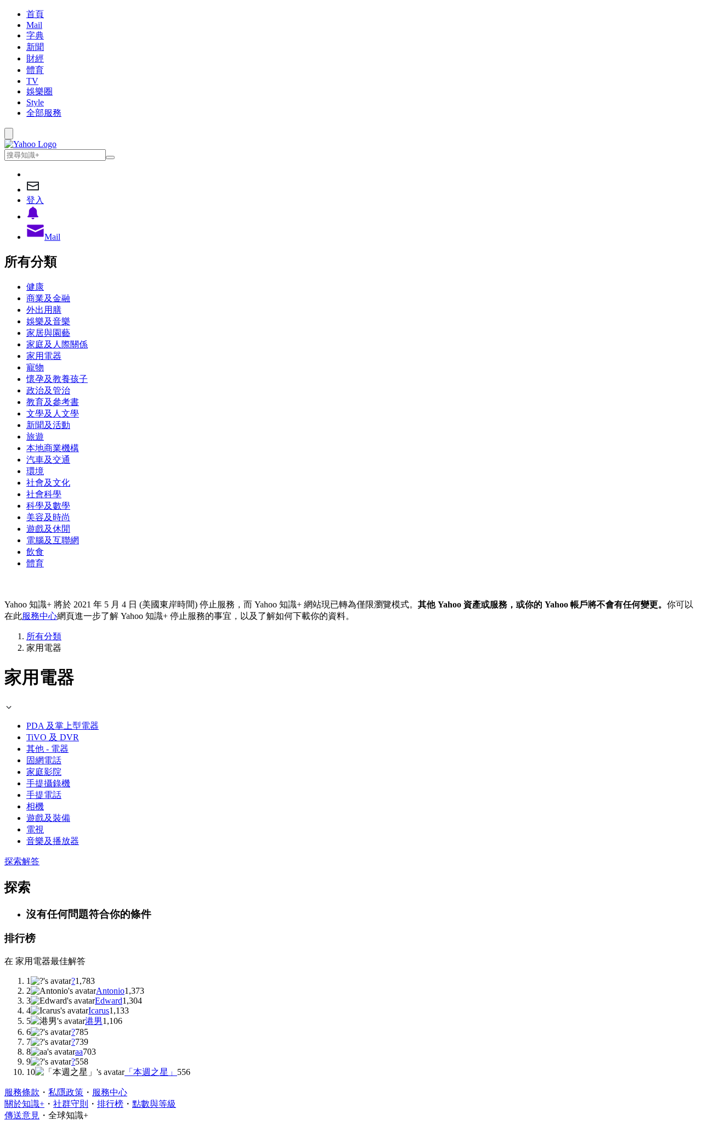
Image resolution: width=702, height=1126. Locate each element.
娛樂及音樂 (48, 321)
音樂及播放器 (52, 841)
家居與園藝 (48, 332)
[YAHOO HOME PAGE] (30, 144)
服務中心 (39, 616)
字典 (35, 35)
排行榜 (110, 1103)
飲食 (35, 551)
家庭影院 (43, 771)
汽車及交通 (48, 459)
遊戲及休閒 (48, 528)
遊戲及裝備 (48, 818)
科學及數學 (48, 505)
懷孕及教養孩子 (57, 379)
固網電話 (43, 760)
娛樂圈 (39, 91)
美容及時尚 (48, 517)
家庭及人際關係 (57, 344)
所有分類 (43, 636)
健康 (35, 286)
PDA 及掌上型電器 (62, 725)
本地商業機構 (52, 448)
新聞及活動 (48, 425)
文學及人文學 (52, 413)
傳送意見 (21, 1115)
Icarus (98, 1010)
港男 (94, 1021)
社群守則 (70, 1103)
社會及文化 (48, 482)
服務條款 (21, 1092)
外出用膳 (43, 309)
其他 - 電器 (47, 748)
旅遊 (35, 436)
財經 (35, 58)
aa (79, 1051)
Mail (34, 25)
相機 (35, 806)
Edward (108, 1000)
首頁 (35, 14)
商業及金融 (48, 298)
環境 (35, 471)
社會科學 (43, 494)
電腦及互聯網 (52, 540)
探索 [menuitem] (13, 861)
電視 (35, 829)
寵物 (35, 367)
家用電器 (43, 356)
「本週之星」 (150, 1072)
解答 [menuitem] (30, 861)
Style (35, 102)
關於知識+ (24, 1103)
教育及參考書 (52, 402)
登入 (35, 200)
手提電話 (43, 795)
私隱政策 (65, 1092)
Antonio (110, 990)
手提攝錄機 (48, 783)
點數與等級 (154, 1103)
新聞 (35, 47)
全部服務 (43, 112)
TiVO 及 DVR (52, 737)
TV (32, 81)
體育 (35, 70)
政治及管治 (48, 390)
